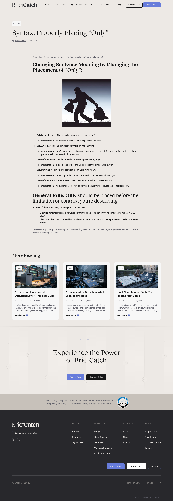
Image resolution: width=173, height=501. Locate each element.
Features (48, 5)
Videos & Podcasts (103, 448)
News (125, 437)
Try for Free (77, 443)
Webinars (98, 443)
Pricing (70, 5)
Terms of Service (135, 483)
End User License (153, 443)
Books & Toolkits (102, 454)
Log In (120, 5)
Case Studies (100, 437)
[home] (24, 5)
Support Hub (151, 431)
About (126, 431)
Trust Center (105, 5)
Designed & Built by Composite (148, 497)
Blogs (97, 431)
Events (126, 443)
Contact (148, 448)
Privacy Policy (154, 483)
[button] (60, 5)
